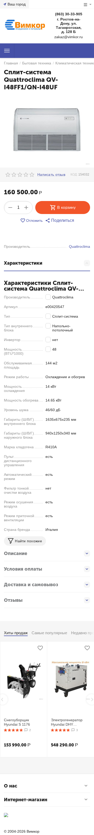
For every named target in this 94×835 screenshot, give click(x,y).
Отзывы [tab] (13, 600)
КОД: (74, 174)
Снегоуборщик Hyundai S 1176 (17, 722)
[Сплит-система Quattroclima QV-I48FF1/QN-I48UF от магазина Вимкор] (47, 130)
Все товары (7, 50)
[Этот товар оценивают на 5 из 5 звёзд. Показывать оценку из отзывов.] (13, 730)
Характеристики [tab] (23, 263)
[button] (59, 220)
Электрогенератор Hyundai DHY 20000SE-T (67, 722)
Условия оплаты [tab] (23, 569)
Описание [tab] (15, 553)
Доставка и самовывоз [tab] (31, 584)
